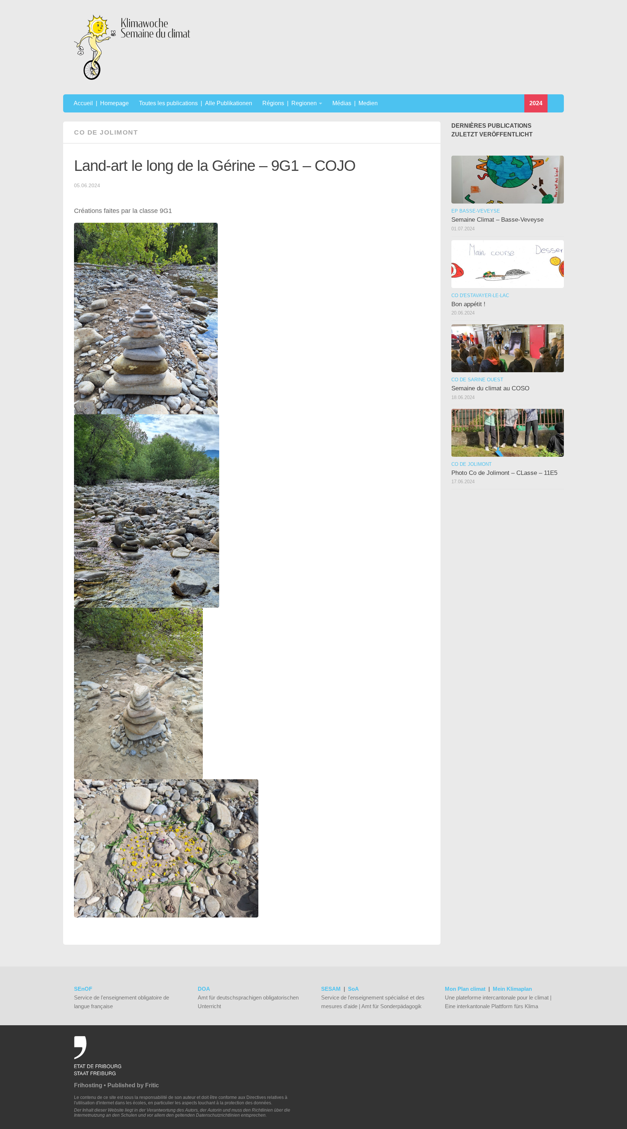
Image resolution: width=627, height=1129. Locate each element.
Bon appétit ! (468, 304)
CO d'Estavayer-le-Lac (480, 295)
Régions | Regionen (289, 103)
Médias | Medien (355, 103)
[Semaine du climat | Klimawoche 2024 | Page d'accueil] (132, 47)
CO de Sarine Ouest (477, 379)
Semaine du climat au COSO (490, 388)
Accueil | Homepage (101, 103)
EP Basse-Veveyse (475, 211)
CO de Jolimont (106, 132)
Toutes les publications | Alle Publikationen (195, 103)
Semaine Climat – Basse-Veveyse (497, 219)
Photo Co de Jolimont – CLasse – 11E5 (504, 472)
